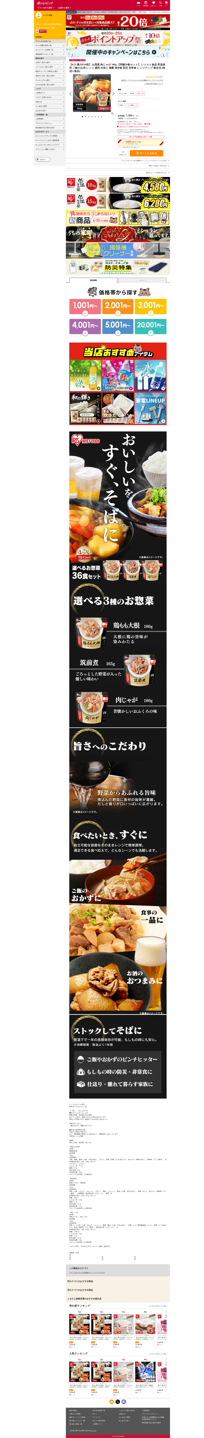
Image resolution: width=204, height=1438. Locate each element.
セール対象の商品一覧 (44, 45)
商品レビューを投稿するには (156, 172)
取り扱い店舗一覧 (75, 1424)
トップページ (71, 12)
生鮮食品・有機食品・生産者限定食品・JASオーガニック (111, 12)
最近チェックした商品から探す (47, 71)
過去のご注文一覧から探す (45, 76)
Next (165, 1322)
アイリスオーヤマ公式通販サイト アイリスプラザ (87, 1273)
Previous (70, 1322)
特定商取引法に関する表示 (45, 128)
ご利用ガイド (40, 93)
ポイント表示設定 (98, 1420)
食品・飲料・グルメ (84, 12)
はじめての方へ (41, 110)
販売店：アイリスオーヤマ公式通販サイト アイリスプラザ (142, 80)
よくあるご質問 (41, 106)
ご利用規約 (40, 119)
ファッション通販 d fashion (45, 149)
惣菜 (134, 12)
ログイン (43, 159)
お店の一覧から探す (43, 62)
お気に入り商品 (74, 1414)
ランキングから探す (43, 80)
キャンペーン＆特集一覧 (44, 50)
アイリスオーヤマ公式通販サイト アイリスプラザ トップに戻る (144, 161)
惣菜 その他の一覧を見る (158, 166)
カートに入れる (146, 153)
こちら (94, 1430)
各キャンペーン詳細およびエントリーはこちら (134, 126)
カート (94, 1414)
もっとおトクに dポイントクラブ (47, 145)
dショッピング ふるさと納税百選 (47, 140)
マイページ (96, 1417)
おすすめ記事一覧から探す (45, 85)
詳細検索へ (39, 37)
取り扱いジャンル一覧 (77, 1420)
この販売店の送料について (153, 84)
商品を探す (73, 1410)
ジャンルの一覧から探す (44, 67)
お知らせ (39, 102)
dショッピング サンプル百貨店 (47, 136)
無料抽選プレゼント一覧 (44, 54)
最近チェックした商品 (77, 1417)
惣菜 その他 (142, 12)
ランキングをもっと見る (158, 1306)
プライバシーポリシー (44, 123)
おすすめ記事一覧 (98, 1410)
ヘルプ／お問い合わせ (44, 97)
